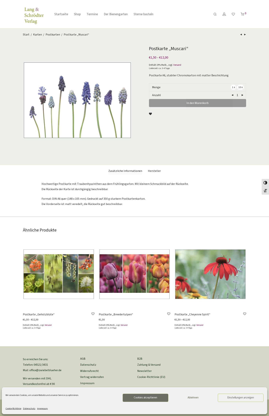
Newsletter (144, 371)
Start (26, 35)
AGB (82, 359)
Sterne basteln (143, 14)
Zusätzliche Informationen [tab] (125, 171)
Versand (177, 65)
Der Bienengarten (116, 14)
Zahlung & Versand (148, 365)
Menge (156, 87)
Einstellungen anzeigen (240, 398)
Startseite (61, 14)
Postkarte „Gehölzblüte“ (39, 314)
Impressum (42, 408)
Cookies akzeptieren (145, 398)
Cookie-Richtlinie (13, 408)
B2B (139, 359)
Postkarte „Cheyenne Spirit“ (192, 314)
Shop (77, 14)
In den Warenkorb (197, 103)
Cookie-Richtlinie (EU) (151, 377)
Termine (92, 14)
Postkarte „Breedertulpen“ (116, 314)
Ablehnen (193, 398)
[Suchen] (215, 14)
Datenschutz (29, 408)
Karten (37, 35)
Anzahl (156, 95)
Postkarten (53, 35)
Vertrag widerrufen (92, 377)
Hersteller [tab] (154, 171)
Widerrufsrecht (89, 371)
